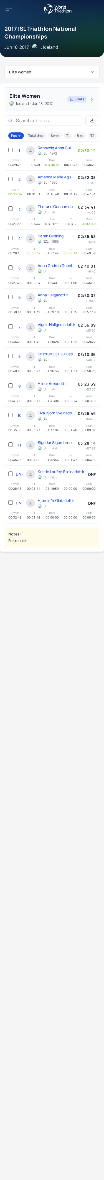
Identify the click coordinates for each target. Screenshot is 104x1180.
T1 (68, 135)
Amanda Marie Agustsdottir (56, 176)
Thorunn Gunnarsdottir (56, 206)
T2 (92, 135)
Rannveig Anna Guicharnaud (56, 147)
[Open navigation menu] (8, 8)
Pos (14, 135)
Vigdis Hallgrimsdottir (56, 324)
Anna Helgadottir (53, 294)
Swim (55, 135)
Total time (36, 135)
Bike (80, 135)
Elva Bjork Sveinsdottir (56, 412)
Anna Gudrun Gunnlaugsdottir (56, 265)
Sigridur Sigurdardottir (56, 442)
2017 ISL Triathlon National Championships (40, 32)
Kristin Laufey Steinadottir (61, 471)
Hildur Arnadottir (52, 383)
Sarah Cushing (51, 235)
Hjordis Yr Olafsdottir (56, 500)
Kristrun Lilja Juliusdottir (56, 353)
